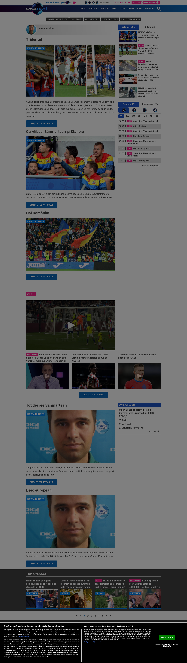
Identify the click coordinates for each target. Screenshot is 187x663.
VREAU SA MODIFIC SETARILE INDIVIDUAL (166, 645)
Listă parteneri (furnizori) (92, 642)
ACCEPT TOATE (167, 637)
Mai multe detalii (23, 636)
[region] (93, 642)
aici (19, 650)
